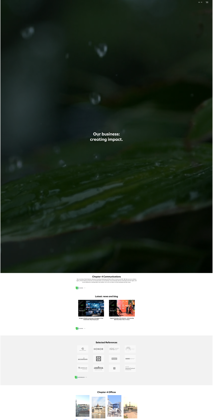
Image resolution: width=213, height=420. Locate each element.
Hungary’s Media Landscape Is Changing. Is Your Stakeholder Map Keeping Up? (91, 319)
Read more (80, 288)
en (199, 2)
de (201, 2)
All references (80, 377)
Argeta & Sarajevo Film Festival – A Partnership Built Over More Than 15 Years (122, 319)
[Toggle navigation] (207, 2)
